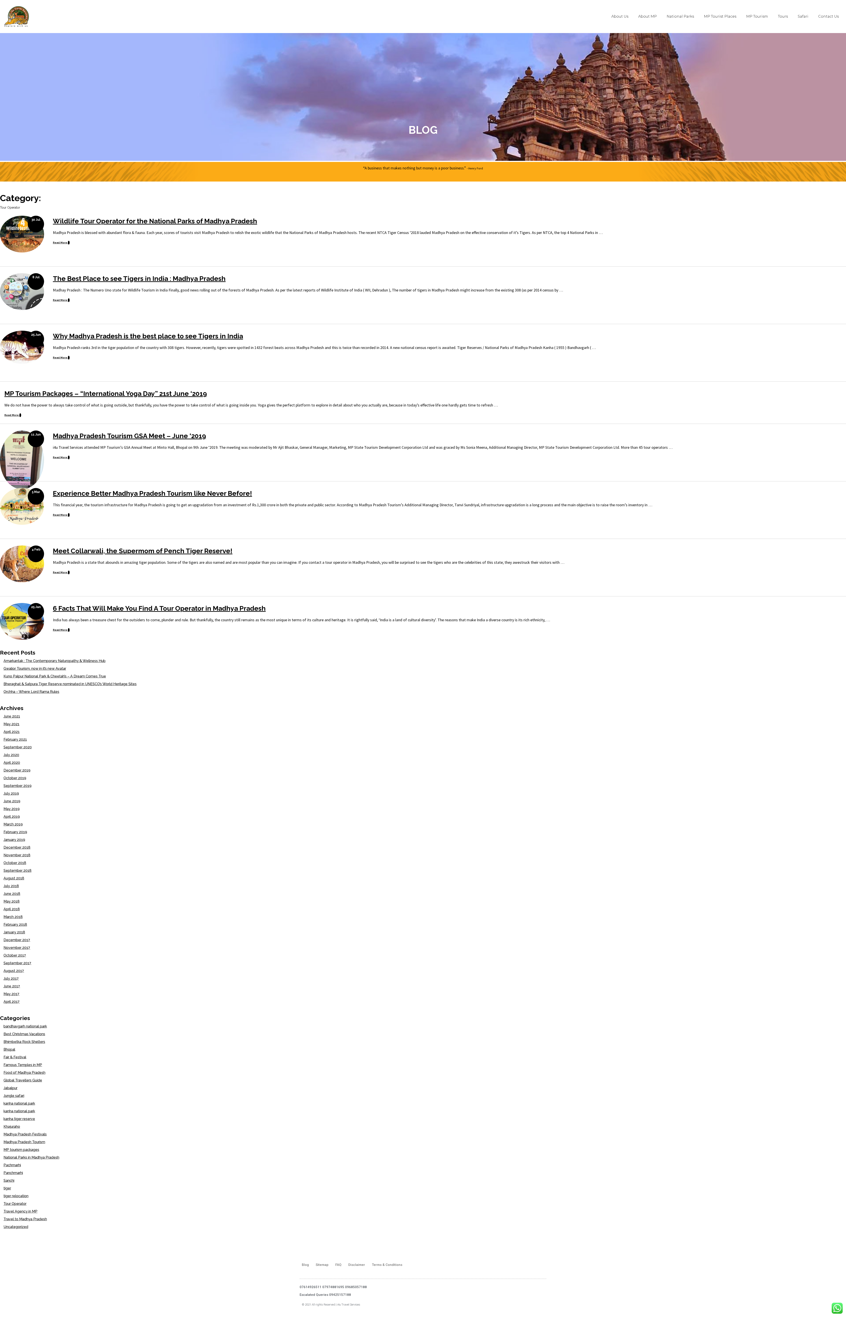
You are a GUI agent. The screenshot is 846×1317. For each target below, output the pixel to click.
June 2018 (12, 894)
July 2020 (11, 755)
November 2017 (17, 948)
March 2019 (13, 824)
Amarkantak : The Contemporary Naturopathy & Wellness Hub (55, 661)
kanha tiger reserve (19, 1119)
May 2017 (11, 994)
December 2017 (17, 940)
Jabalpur (10, 1088)
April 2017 (12, 1002)
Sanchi (9, 1180)
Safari (803, 16)
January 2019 (14, 840)
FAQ (338, 1265)
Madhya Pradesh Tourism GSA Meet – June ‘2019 (129, 436)
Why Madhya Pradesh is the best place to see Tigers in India (148, 336)
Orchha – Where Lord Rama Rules (31, 692)
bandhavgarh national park (25, 1026)
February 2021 (15, 739)
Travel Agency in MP (20, 1211)
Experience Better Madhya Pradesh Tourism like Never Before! (152, 493)
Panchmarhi (13, 1173)
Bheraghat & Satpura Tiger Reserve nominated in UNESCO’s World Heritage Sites (70, 684)
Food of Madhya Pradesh (24, 1072)
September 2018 (18, 870)
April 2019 (12, 816)
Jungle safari (14, 1096)
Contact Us (828, 16)
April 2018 (12, 909)
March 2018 (13, 917)
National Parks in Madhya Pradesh (31, 1157)
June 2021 (12, 716)
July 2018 (11, 886)
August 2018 (14, 878)
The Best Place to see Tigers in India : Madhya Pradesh (139, 278)
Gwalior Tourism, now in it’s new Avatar (35, 668)
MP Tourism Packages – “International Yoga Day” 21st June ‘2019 (105, 393)
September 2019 (18, 786)
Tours (783, 16)
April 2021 (12, 732)
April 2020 (12, 763)
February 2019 (15, 832)
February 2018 (15, 924)
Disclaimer (356, 1265)
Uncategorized (16, 1227)
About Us (619, 16)
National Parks (680, 16)
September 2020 (18, 747)
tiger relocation (16, 1196)
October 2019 (15, 778)
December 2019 (17, 770)
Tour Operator (15, 1204)
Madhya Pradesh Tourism (24, 1142)
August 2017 (14, 971)
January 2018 (14, 932)
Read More (60, 242)
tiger (7, 1188)
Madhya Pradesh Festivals (25, 1134)
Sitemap (322, 1265)
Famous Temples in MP (23, 1065)
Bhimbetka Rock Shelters (24, 1042)
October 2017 (15, 955)
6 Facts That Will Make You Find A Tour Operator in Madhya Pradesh (159, 608)
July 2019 (11, 793)
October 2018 (15, 863)
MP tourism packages (21, 1150)
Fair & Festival (15, 1057)
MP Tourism (757, 16)
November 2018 (17, 855)
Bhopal (9, 1049)
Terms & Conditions (387, 1265)
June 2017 (12, 986)
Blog (305, 1265)
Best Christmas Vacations (24, 1034)
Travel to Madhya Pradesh (25, 1219)
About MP (647, 16)
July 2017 (11, 978)
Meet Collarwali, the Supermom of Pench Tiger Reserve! (142, 551)
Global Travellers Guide (23, 1080)
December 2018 (17, 847)
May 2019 (12, 809)
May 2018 (12, 901)
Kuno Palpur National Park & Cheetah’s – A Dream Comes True (55, 676)
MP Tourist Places (720, 16)
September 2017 (17, 963)
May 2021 (11, 724)
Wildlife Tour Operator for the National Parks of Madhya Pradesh (155, 221)
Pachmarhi (12, 1165)
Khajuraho (12, 1126)
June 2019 (12, 801)
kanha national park (19, 1103)
